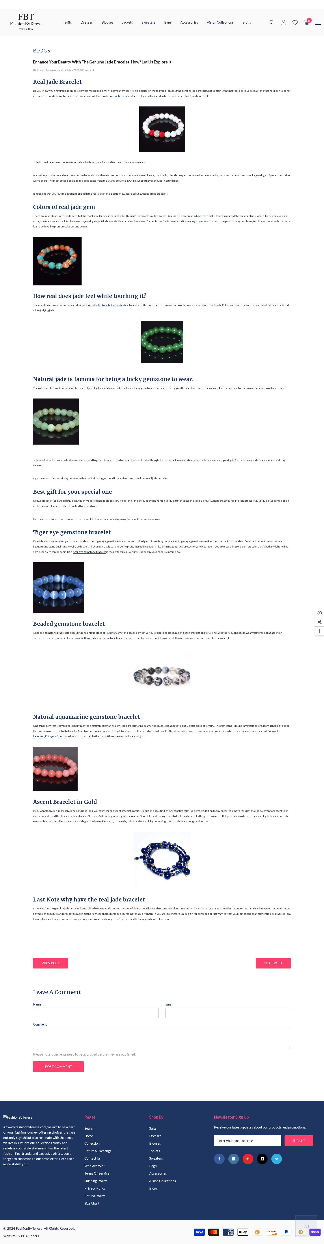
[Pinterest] (248, 1159)
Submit (298, 1141)
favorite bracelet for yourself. (213, 638)
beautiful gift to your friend (48, 736)
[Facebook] (219, 1159)
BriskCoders (30, 1236)
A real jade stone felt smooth (105, 305)
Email (169, 1004)
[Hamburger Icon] (318, 23)
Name (37, 1004)
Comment (40, 1024)
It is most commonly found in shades (117, 96)
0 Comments (87, 70)
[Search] (272, 22)
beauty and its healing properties (189, 221)
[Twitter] (276, 1159)
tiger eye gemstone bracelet (89, 551)
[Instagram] (233, 1159)
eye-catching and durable (48, 821)
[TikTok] (262, 1159)
